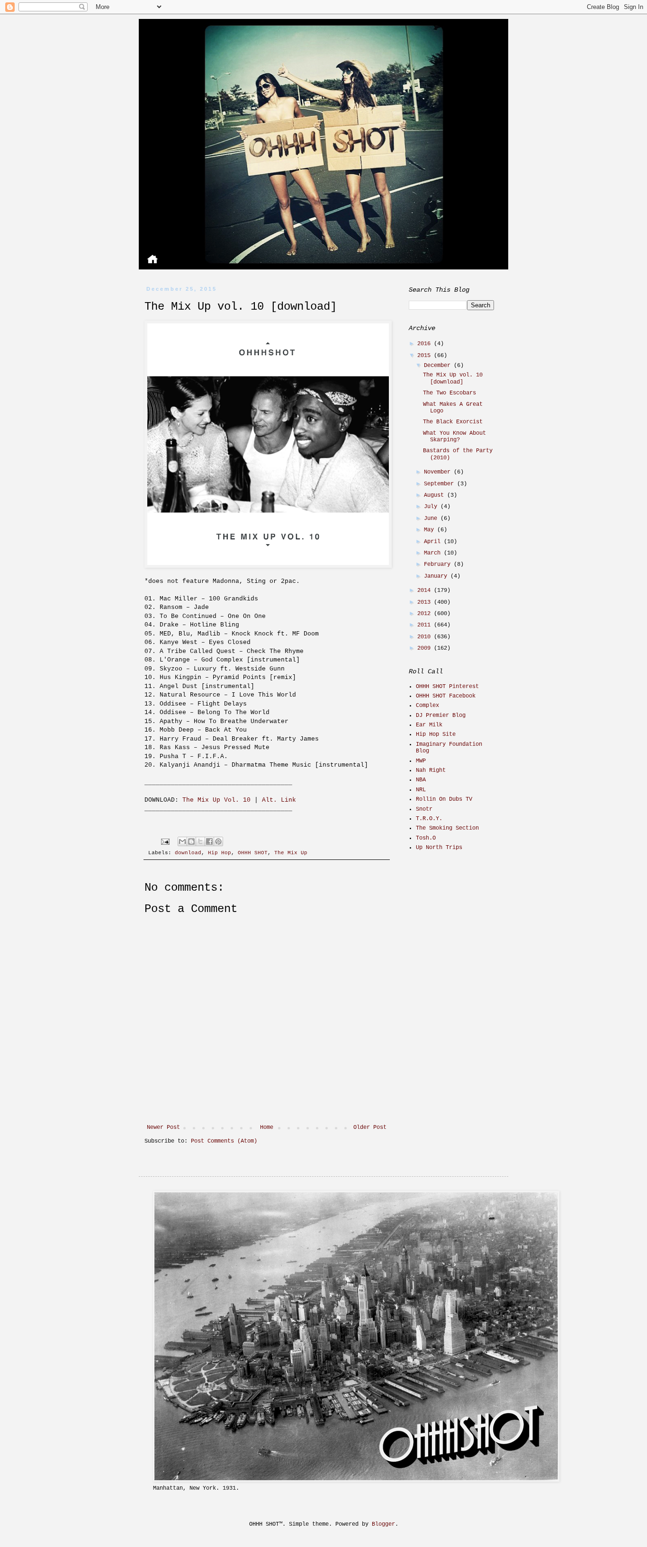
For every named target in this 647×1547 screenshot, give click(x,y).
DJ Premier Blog (441, 715)
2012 (425, 613)
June (432, 518)
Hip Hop (219, 853)
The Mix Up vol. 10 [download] (453, 378)
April (434, 541)
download (188, 853)
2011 (425, 625)
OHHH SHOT (253, 853)
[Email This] (182, 841)
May (430, 530)
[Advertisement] (468, 926)
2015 (425, 355)
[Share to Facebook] (209, 841)
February (439, 564)
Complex (427, 705)
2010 (425, 637)
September (440, 484)
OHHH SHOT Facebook (446, 696)
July (432, 506)
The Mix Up (290, 853)
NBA (421, 780)
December (439, 365)
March (434, 553)
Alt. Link (279, 800)
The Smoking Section (447, 828)
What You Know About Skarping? (454, 436)
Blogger (383, 1524)
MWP (421, 761)
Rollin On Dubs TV (444, 799)
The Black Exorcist (453, 422)
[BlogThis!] (191, 841)
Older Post (369, 1127)
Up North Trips (439, 847)
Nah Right (431, 770)
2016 (425, 343)
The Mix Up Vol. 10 (216, 800)
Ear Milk (429, 725)
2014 (425, 590)
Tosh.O (426, 838)
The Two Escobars (449, 393)
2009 (425, 648)
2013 (425, 602)
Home (266, 1127)
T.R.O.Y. (429, 818)
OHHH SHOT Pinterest (447, 686)
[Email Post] (166, 841)
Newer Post (163, 1127)
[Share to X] (200, 841)
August (435, 495)
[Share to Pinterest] (218, 841)
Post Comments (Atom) (224, 1141)
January (437, 576)
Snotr (424, 809)
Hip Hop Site (436, 734)
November (439, 472)
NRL (421, 790)
